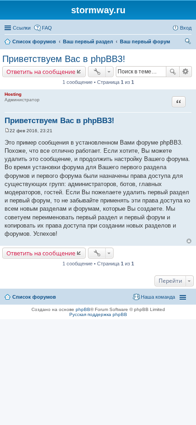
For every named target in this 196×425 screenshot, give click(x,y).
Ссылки (22, 28)
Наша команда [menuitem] (158, 297)
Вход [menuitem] (185, 28)
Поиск (173, 71)
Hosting (13, 94)
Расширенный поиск (186, 71)
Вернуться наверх (188, 241)
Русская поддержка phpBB (98, 314)
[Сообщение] (7, 130)
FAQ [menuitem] (47, 28)
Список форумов (34, 297)
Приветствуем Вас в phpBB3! (63, 59)
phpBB (83, 309)
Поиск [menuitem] (188, 42)
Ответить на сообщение (40, 71)
